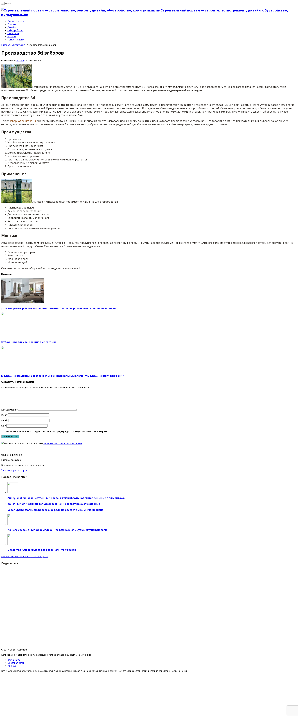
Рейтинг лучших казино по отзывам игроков (24, 556)
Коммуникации (15, 39)
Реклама (11, 665)
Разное (11, 36)
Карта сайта (13, 659)
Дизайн (11, 27)
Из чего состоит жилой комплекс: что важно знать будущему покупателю (57, 530)
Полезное (13, 33)
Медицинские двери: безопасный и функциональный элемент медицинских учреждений (62, 375)
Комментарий (9, 409)
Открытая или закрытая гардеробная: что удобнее (41, 549)
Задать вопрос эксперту (14, 470)
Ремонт (11, 24)
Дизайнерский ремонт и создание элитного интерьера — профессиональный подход (59, 308)
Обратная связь (16, 662)
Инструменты (19, 44)
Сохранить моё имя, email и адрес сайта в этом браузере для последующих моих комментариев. (56, 431)
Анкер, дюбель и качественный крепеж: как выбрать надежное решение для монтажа (66, 498)
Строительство (16, 20)
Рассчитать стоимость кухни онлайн (62, 443)
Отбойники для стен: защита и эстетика (28, 342)
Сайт (3, 425)
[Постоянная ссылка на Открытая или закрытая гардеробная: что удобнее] (12, 544)
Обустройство (15, 30)
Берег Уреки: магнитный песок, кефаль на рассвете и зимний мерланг (55, 510)
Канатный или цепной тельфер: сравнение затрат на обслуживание (53, 504)
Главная (5, 44)
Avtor (19, 60)
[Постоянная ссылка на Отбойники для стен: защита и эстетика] (24, 336)
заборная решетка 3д (23, 121)
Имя (3, 414)
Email (4, 420)
